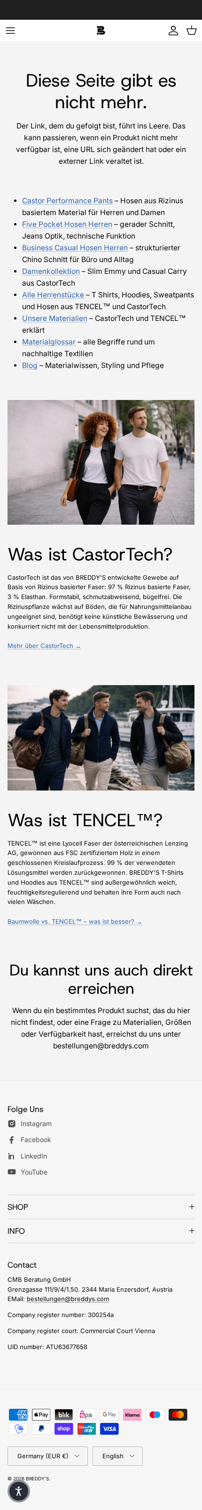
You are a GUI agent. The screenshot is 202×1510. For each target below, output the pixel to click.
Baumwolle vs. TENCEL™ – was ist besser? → (75, 921)
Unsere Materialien (54, 318)
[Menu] (10, 30)
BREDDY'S (37, 1478)
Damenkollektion (51, 271)
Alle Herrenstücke (53, 294)
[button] (19, 1491)
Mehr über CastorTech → (44, 645)
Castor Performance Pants (67, 200)
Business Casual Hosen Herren (75, 247)
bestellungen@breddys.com (68, 1298)
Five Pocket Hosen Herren (67, 224)
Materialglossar (49, 341)
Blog (30, 365)
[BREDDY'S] (101, 30)
